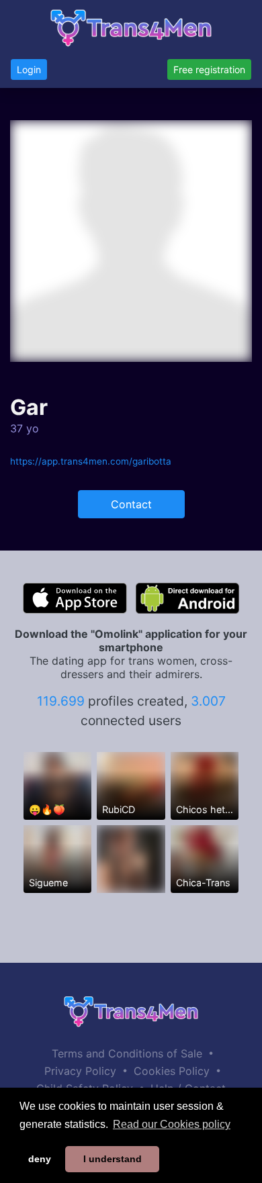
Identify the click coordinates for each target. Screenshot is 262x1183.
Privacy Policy (80, 1071)
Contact (131, 504)
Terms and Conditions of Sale (127, 1053)
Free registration (209, 69)
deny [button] (39, 1158)
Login (29, 69)
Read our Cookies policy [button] (171, 1124)
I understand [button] (112, 1158)
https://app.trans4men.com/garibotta (90, 461)
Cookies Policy (172, 1071)
